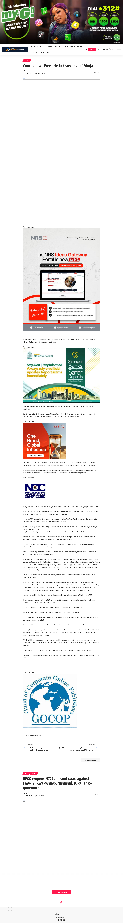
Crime (26, 773)
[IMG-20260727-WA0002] (61, 280)
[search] (110, 49)
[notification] (107, 49)
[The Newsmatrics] (15, 49)
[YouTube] (103, 49)
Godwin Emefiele (35, 735)
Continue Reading (61, 892)
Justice (27, 60)
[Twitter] (101, 49)
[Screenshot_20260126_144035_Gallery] (61, 22)
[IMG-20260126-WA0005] (35, 491)
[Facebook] (99, 49)
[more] (86, 49)
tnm (25, 71)
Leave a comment (91, 760)
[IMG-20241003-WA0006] (44, 441)
